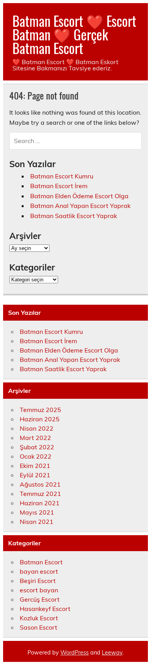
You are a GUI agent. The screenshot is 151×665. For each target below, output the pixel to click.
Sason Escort (38, 627)
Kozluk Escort (39, 618)
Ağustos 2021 (40, 484)
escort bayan (39, 590)
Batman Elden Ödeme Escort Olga (79, 196)
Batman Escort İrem (59, 186)
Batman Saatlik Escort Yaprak (73, 216)
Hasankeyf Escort (45, 609)
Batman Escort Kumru (61, 176)
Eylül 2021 (35, 475)
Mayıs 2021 (37, 512)
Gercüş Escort (40, 599)
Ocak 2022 (35, 456)
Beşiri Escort (38, 581)
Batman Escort (41, 562)
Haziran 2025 (40, 419)
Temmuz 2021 (40, 493)
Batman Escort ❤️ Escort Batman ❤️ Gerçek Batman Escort (74, 34)
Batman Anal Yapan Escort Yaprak (80, 205)
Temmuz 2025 (40, 410)
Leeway (112, 652)
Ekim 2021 (35, 466)
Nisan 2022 (36, 428)
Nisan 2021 (36, 521)
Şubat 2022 (37, 447)
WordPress (74, 652)
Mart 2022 (35, 438)
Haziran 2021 (40, 503)
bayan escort (39, 571)
